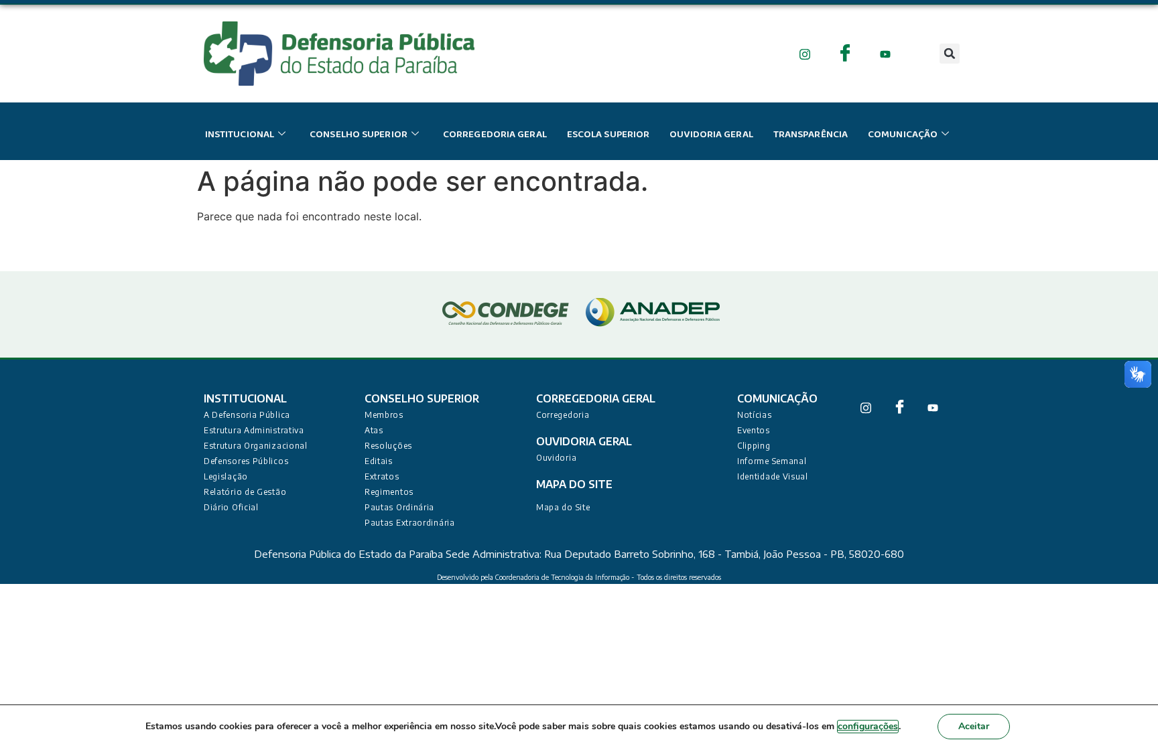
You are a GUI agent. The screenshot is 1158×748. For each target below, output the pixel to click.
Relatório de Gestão (245, 492)
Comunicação (903, 135)
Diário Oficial (231, 507)
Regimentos (389, 492)
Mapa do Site (563, 507)
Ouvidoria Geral (711, 135)
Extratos (382, 476)
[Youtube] (886, 53)
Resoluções (388, 446)
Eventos (753, 430)
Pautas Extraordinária (410, 523)
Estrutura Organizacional (256, 446)
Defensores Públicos (246, 461)
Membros (384, 415)
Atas (374, 430)
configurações (868, 726)
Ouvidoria (556, 458)
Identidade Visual (772, 476)
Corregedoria (562, 415)
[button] (950, 54)
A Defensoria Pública (247, 415)
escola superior (608, 135)
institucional (239, 135)
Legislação (226, 476)
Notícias (754, 415)
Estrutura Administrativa (254, 430)
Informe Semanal (772, 461)
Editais (379, 461)
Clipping (754, 446)
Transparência (810, 135)
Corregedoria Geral (495, 135)
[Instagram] (805, 53)
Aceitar (973, 726)
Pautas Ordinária (399, 507)
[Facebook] (845, 53)
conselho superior (358, 135)
